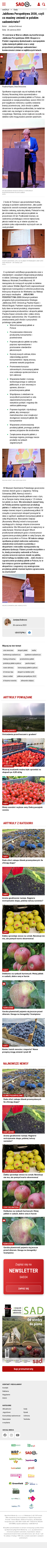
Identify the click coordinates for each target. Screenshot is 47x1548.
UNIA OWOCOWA (8, 650)
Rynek (26, 1412)
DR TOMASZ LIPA (8, 672)
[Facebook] (29, 632)
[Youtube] (17, 1435)
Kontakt (5, 1388)
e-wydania (6, 1423)
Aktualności (7, 1409)
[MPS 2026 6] (23, 1334)
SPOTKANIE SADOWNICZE (33, 655)
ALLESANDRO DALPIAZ (27, 681)
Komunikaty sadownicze (11, 1416)
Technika (27, 1419)
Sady (16, 10)
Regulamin (6, 1395)
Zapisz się (23, 1288)
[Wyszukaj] (43, 4)
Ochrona (27, 1416)
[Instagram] (11, 1435)
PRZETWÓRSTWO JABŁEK (27, 659)
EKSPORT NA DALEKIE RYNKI (26, 672)
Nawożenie (7, 1419)
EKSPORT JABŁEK (22, 650)
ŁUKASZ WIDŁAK (8, 676)
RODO (5, 1398)
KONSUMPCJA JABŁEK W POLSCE (27, 668)
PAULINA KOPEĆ (30, 663)
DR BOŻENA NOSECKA (9, 681)
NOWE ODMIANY (8, 668)
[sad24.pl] (23, 4)
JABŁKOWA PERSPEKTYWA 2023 (26, 676)
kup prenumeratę (23, 1368)
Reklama (6, 1391)
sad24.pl (5, 10)
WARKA (34, 650)
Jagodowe (6, 1412)
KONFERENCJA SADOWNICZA (11, 655)
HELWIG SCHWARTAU (9, 659)
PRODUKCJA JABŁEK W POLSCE (12, 663)
